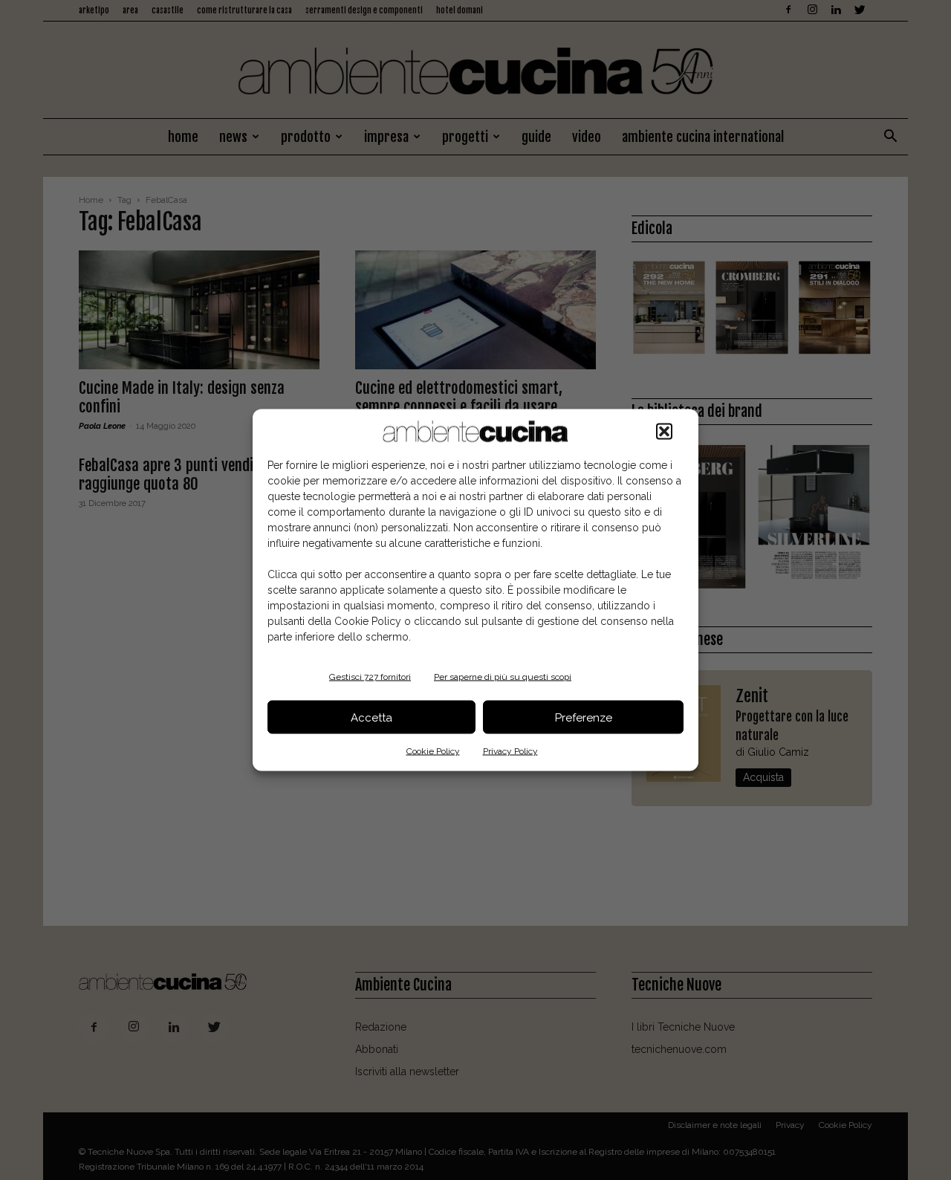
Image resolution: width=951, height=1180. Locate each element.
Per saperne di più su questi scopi (502, 677)
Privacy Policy (510, 751)
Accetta (371, 717)
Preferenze (583, 717)
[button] (664, 431)
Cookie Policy (433, 751)
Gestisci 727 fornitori (370, 677)
